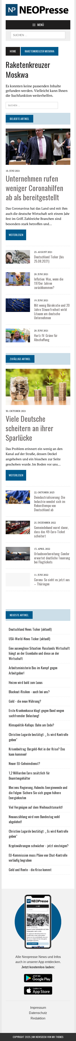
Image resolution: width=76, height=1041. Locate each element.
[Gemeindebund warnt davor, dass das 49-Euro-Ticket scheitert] (18, 527)
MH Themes (57, 1037)
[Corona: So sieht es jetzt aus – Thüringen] (18, 579)
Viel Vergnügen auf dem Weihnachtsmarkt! (36, 807)
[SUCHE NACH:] (38, 34)
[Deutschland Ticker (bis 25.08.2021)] (18, 256)
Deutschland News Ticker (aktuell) (30, 629)
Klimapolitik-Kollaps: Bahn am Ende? (31, 725)
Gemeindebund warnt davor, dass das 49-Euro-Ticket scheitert (51, 531)
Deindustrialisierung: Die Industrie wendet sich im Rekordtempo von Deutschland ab (49, 503)
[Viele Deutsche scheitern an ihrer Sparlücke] (38, 386)
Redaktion (38, 1018)
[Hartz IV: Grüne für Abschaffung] (18, 335)
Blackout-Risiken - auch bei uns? (29, 691)
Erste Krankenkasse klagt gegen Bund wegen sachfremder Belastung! (36, 713)
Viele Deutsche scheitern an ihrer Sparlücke (29, 428)
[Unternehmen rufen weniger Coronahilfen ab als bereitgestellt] (38, 146)
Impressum (38, 1007)
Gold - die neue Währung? (25, 701)
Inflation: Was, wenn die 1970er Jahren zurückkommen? (48, 283)
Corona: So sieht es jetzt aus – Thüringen (52, 581)
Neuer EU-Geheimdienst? (24, 763)
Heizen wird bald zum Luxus (26, 682)
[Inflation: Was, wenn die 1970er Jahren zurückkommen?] (18, 278)
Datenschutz (38, 1013)
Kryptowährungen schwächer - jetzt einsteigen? (39, 845)
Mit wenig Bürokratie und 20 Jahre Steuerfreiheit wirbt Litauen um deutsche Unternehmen (52, 311)
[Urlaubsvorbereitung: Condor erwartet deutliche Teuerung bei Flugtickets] (18, 553)
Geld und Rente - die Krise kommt (30, 869)
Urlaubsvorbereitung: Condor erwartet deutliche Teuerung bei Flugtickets (52, 558)
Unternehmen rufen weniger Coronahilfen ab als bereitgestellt (34, 188)
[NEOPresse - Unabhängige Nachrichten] (38, 10)
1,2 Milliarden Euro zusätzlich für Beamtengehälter (29, 776)
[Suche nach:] (32, 105)
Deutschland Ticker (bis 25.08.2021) (49, 259)
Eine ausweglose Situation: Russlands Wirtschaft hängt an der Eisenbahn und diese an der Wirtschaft (39, 653)
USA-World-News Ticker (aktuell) (29, 638)
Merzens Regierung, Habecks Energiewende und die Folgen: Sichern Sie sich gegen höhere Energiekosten (38, 792)
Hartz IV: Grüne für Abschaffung (46, 337)
